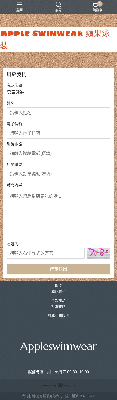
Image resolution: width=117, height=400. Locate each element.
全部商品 (58, 301)
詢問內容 (14, 185)
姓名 (10, 103)
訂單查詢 (58, 307)
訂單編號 (14, 164)
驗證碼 (12, 244)
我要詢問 (14, 85)
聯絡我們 (58, 292)
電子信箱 (14, 124)
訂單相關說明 (58, 316)
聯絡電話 (14, 144)
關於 (58, 285)
